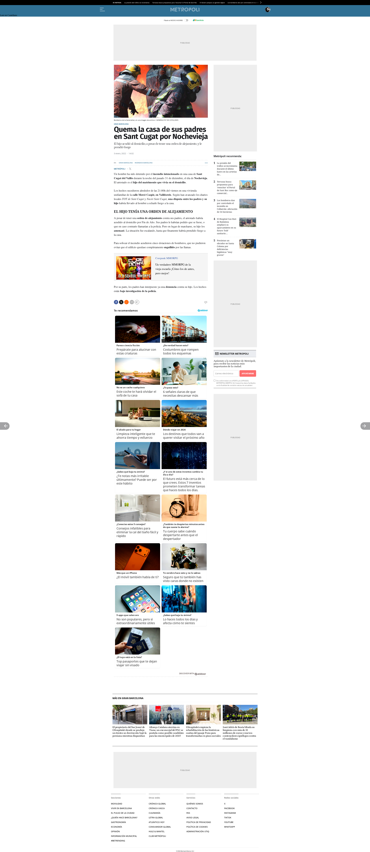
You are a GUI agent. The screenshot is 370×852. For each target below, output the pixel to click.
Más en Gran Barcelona (127, 698)
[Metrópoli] (185, 9)
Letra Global (156, 817)
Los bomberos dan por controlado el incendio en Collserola (248, 2)
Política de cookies (197, 826)
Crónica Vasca (157, 808)
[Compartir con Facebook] (116, 302)
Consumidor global (160, 826)
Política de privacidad (198, 822)
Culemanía (154, 813)
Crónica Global (157, 803)
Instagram (230, 813)
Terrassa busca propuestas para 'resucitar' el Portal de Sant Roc (174, 2)
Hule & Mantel (156, 831)
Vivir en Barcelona (121, 808)
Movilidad (116, 803)
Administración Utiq (197, 831)
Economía (116, 826)
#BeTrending (118, 840)
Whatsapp (229, 826)
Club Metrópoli (157, 836)
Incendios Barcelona (143, 163)
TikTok (227, 817)
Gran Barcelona (121, 124)
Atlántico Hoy (156, 822)
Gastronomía (118, 822)
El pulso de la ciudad (122, 813)
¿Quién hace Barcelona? (124, 817)
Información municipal (124, 836)
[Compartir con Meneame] (126, 302)
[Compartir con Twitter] (121, 302)
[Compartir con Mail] (132, 302)
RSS (188, 813)
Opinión (115, 831)
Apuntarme (248, 373)
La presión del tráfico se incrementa (136, 2)
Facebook (229, 808)
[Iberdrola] (198, 20)
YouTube (228, 822)
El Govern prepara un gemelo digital (212, 2)
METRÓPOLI (120, 169)
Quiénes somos (194, 803)
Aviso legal (192, 817)
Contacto (191, 808)
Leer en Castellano (8, 15)
